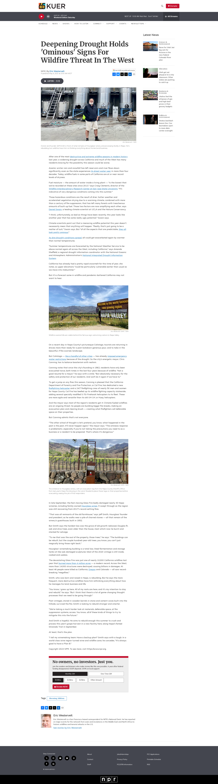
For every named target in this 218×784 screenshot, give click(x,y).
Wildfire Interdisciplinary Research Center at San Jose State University (83, 188)
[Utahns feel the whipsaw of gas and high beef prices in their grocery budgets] (150, 95)
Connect (97, 24)
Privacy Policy (122, 759)
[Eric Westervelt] (46, 721)
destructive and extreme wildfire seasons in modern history (99, 156)
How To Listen (81, 24)
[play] (41, 16)
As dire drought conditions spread (65, 237)
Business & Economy (163, 92)
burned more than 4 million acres (75, 563)
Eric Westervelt (57, 71)
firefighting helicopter (59, 388)
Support (110, 24)
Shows (66, 24)
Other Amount (96, 680)
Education (163, 69)
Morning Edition (56, 698)
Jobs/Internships (123, 754)
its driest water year (101, 171)
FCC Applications (153, 754)
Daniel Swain (55, 209)
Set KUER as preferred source (125, 70)
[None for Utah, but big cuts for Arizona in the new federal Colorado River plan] (150, 46)
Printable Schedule (154, 759)
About (89, 754)
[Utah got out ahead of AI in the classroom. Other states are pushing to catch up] (150, 73)
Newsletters (137, 24)
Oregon (92, 569)
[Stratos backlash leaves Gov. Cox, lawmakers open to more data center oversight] (150, 119)
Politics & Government (164, 116)
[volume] (48, 16)
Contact (90, 759)
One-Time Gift (106, 674)
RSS (148, 764)
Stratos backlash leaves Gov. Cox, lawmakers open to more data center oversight (166, 125)
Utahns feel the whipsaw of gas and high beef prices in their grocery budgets (165, 101)
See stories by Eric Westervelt (67, 727)
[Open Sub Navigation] (49, 24)
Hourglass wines (89, 506)
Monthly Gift (70, 674)
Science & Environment (164, 43)
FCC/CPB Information (124, 764)
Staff (89, 764)
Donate (173, 6)
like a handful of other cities (78, 356)
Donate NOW (62, 687)
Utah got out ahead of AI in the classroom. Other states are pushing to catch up (166, 77)
